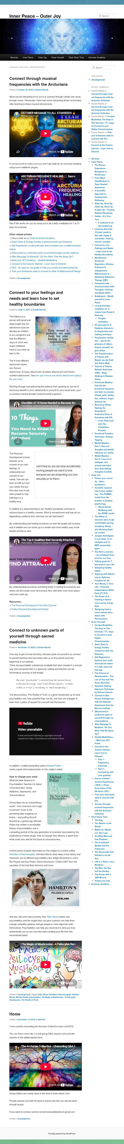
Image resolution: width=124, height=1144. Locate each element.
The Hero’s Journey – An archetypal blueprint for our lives (104, 554)
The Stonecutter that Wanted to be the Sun (104, 855)
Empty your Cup (102, 880)
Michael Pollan (54, 765)
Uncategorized (24, 278)
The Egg (99, 820)
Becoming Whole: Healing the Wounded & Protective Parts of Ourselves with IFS (103, 411)
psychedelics (35, 997)
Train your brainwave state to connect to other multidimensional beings (46, 271)
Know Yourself (57, 57)
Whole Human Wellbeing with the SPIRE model (106, 510)
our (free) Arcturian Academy (40, 238)
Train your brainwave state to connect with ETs (102, 135)
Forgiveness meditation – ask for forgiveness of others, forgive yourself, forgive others (104, 344)
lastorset (42, 1019)
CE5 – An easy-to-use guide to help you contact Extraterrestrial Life (44, 267)
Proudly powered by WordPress (62, 1133)
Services (14, 57)
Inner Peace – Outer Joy (35, 16)
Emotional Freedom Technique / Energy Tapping (104, 436)
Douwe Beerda (42, 89)
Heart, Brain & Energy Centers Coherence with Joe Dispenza (41, 241)
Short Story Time (76, 57)
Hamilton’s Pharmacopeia (22, 854)
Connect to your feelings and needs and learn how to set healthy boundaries (36, 298)
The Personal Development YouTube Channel (33, 605)
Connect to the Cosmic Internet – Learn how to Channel (38, 263)
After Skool (52, 916)
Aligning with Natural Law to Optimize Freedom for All (104, 577)
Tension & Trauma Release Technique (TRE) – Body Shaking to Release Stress (104, 373)
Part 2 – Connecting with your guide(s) (105, 772)
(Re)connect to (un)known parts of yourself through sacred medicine (45, 252)
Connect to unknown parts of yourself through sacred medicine (36, 636)
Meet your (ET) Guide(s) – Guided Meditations (34, 260)
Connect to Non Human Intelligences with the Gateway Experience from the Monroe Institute (104, 702)
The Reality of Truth (30, 1000)
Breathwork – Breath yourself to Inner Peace (104, 299)
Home (14, 1014)
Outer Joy (42, 57)
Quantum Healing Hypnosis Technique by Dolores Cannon (104, 689)
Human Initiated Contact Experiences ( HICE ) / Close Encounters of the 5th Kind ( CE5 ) (104, 785)
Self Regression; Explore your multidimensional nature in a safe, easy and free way (104, 663)
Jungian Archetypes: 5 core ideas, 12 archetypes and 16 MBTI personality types (104, 542)
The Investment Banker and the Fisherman (102, 845)
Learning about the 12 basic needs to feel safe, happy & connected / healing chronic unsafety (104, 235)
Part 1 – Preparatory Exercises (103, 762)
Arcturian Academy (96, 57)
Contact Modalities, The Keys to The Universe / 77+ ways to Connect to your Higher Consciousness (102, 123)
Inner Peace (28, 57)
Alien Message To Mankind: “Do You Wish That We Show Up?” (42, 256)
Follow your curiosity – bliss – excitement (104, 481)
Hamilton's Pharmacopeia (60, 994)
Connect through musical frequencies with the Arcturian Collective (102, 97)
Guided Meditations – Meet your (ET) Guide (104, 740)
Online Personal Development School (29, 609)
